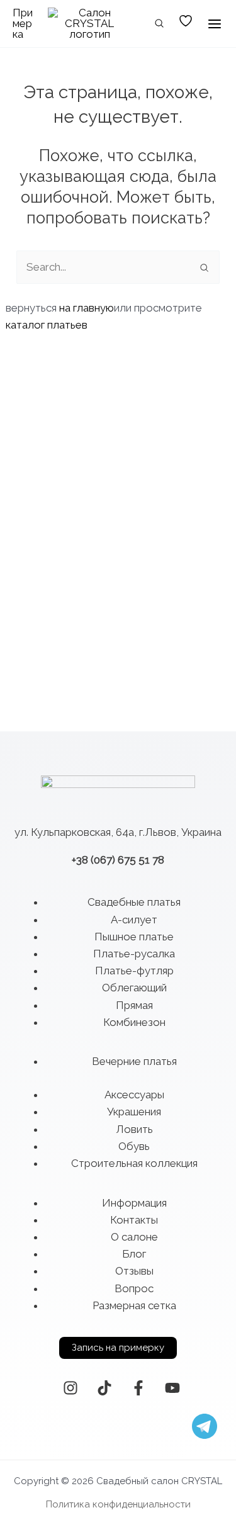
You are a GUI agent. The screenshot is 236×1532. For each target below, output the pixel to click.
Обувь (134, 1146)
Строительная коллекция (134, 1163)
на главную (86, 307)
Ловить (134, 1129)
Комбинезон (134, 1022)
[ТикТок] (104, 1388)
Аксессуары (134, 1094)
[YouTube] (172, 1388)
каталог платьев (46, 324)
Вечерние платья (134, 1061)
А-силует (134, 919)
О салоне (134, 1237)
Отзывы (134, 1270)
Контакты (134, 1220)
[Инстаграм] (70, 1388)
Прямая (134, 1005)
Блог (134, 1254)
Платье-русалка (134, 953)
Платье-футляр (134, 970)
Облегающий (134, 987)
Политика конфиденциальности (118, 1504)
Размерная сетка (134, 1305)
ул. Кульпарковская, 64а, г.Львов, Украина (118, 832)
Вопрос (134, 1288)
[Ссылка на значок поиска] (160, 24)
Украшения (134, 1111)
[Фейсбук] (138, 1388)
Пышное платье (134, 936)
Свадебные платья (134, 902)
